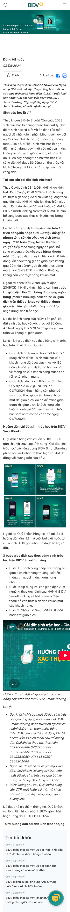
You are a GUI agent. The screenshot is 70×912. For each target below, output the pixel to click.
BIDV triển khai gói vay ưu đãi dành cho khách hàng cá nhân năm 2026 (30, 868)
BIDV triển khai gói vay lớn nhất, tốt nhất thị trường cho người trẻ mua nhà (33, 900)
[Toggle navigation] (64, 5)
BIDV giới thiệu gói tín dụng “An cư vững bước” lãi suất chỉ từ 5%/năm (31, 884)
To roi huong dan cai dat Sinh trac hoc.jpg (33, 824)
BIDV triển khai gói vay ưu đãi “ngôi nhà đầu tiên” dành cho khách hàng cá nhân (34, 852)
